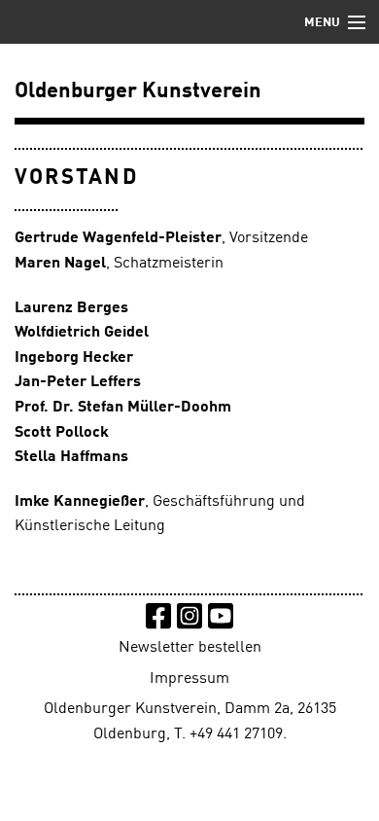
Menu (322, 23)
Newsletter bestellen (190, 648)
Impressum (189, 679)
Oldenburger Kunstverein (138, 91)
